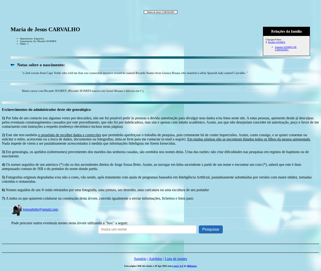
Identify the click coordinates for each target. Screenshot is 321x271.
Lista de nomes (176, 259)
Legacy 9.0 (177, 266)
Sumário (140, 259)
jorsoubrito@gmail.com (40, 209)
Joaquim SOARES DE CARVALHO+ (286, 48)
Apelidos (155, 259)
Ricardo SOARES (276, 42)
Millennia (192, 266)
